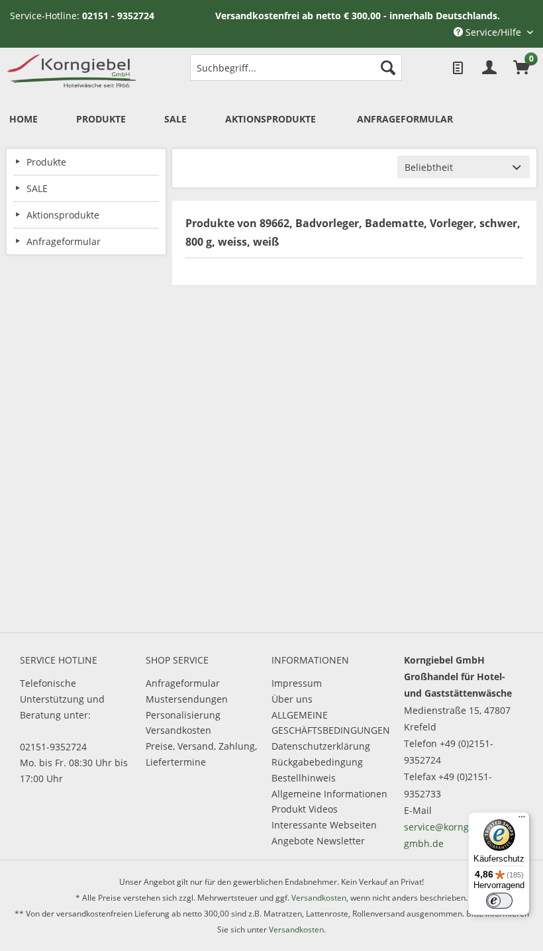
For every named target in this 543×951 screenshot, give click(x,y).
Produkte (46, 162)
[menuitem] (296, 67)
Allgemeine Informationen (329, 793)
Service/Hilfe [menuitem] (493, 32)
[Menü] (522, 820)
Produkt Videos (305, 809)
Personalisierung (183, 715)
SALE (37, 188)
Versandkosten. (297, 929)
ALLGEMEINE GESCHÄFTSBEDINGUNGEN (331, 723)
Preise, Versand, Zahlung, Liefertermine (201, 754)
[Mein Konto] (489, 67)
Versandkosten (178, 730)
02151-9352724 (53, 746)
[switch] (499, 901)
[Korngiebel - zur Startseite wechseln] (71, 70)
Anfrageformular (183, 683)
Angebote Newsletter (318, 840)
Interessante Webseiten (324, 825)
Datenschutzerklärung (321, 746)
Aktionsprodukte (62, 215)
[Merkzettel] (457, 67)
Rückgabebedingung (317, 762)
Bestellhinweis (304, 778)
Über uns (292, 699)
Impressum (297, 683)
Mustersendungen (187, 699)
